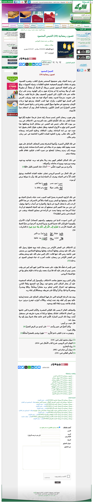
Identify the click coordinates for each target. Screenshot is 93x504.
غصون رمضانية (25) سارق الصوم (62, 393)
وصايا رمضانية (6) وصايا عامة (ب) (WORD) (59, 406)
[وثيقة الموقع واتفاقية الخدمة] (45, 3)
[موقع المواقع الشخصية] (33, 26)
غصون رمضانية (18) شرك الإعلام (62, 382)
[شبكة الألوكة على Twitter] (18, 2)
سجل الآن (11, 53)
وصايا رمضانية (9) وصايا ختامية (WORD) (60, 400)
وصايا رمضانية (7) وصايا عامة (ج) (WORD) (59, 404)
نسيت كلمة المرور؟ (13, 45)
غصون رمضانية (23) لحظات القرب (61, 389)
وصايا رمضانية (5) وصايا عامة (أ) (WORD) (59, 408)
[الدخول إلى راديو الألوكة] (79, 18)
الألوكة (35, 492)
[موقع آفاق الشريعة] (78, 26)
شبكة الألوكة (42, 30)
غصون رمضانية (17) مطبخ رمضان (62, 380)
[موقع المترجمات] (5, 26)
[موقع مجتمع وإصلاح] (64, 26)
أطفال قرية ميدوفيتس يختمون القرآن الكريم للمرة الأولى (84, 42)
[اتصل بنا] (35, 3)
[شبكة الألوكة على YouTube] (22, 2)
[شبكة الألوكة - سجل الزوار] (56, 3)
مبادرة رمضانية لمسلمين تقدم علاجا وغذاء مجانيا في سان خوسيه (52, 410)
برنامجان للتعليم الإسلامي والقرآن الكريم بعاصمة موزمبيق (83, 39)
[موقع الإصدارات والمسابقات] (13, 26)
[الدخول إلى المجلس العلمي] (80, 22)
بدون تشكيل (46, 62)
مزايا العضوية (6, 50)
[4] (24, 326)
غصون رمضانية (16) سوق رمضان (62, 378)
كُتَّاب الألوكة (83, 29)
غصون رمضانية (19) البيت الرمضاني (61, 384)
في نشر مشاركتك (12, 59)
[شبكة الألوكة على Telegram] (29, 2)
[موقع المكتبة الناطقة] (20, 26)
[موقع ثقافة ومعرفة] (71, 26)
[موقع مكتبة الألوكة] (27, 26)
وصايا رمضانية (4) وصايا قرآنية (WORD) (60, 412)
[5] (22, 333)
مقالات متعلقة (49, 45)
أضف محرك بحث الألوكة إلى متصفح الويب (46, 495)
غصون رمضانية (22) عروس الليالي (61, 387)
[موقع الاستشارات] (49, 26)
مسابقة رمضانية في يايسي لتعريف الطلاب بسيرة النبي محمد (54, 402)
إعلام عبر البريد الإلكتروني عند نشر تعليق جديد (49, 427)
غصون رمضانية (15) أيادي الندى (62, 376)
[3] (69, 261)
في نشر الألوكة (12, 62)
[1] (23, 167)
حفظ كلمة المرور (11, 44)
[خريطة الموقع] (69, 3)
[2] (43, 239)
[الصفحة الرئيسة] (71, 3)
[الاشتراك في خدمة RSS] (67, 3)
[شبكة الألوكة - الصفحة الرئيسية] (62, 3)
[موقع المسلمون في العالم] (41, 26)
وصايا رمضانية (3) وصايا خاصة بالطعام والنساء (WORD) (55, 414)
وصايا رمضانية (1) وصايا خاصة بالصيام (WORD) (58, 418)
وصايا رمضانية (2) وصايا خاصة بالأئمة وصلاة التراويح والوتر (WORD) (52, 416)
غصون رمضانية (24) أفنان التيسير (62, 391)
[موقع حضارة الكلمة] (56, 26)
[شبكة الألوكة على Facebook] (15, 2)
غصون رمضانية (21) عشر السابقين (61, 386)
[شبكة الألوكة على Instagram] (25, 2)
